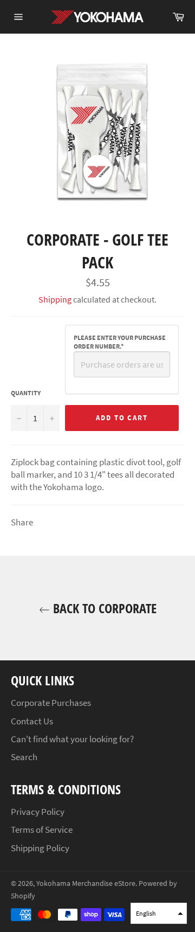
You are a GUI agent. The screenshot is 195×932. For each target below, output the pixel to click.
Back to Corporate (103, 608)
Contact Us (32, 721)
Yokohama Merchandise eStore (85, 883)
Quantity (26, 393)
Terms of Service (42, 829)
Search (24, 757)
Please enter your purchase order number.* (120, 342)
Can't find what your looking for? (72, 739)
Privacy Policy (37, 812)
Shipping (55, 299)
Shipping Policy (40, 848)
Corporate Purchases (51, 703)
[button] (159, 913)
